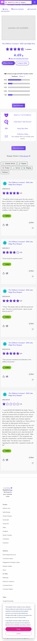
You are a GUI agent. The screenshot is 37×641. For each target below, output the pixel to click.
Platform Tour (6, 508)
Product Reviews (7, 516)
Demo (4, 570)
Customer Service (7, 585)
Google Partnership (8, 601)
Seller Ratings (6, 512)
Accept (18, 629)
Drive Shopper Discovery (9, 554)
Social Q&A (6, 520)
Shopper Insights (7, 566)
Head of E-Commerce (8, 581)
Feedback (5, 531)
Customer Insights (8, 589)
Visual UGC (6, 523)
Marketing (5, 577)
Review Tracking (7, 535)
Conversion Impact (8, 558)
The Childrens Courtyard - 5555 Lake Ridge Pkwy (18, 44)
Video (4, 527)
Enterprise (5, 542)
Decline (19, 633)
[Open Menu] (35, 2)
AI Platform (6, 539)
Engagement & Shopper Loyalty (11, 562)
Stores (3, 5)
